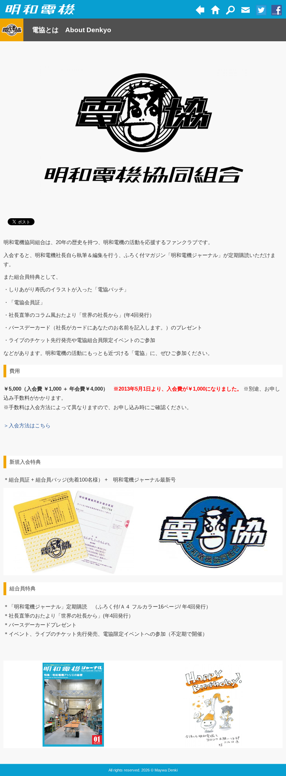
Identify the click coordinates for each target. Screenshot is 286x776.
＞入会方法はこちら (27, 425)
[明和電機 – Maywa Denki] (40, 10)
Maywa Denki (166, 770)
